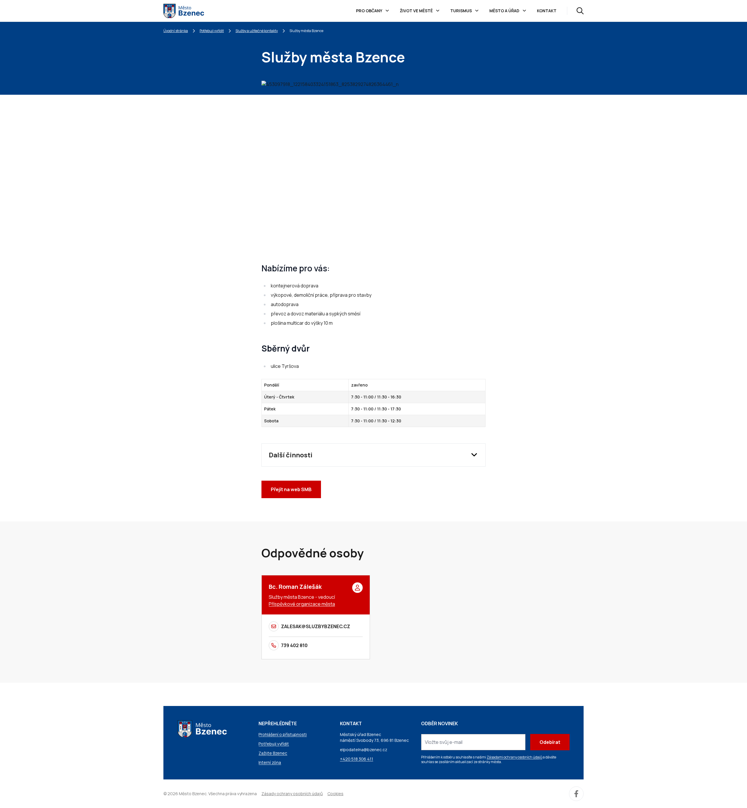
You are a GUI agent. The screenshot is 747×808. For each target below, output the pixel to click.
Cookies (335, 793)
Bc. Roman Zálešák (295, 587)
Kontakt (546, 10)
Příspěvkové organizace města (302, 604)
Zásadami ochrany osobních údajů (514, 757)
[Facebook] (576, 793)
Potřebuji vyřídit (212, 30)
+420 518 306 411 (356, 759)
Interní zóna (270, 762)
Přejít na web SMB (291, 489)
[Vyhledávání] (580, 10)
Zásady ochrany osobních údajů (292, 793)
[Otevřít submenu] (387, 11)
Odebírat (550, 742)
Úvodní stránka (175, 30)
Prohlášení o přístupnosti (283, 734)
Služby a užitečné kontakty (256, 30)
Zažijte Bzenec (273, 753)
